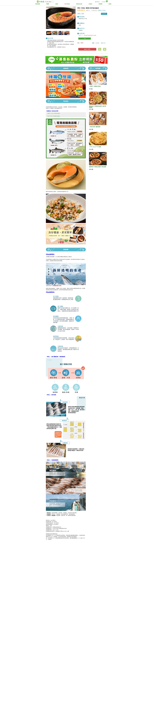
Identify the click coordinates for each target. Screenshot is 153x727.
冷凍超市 (91, 4)
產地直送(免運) (79, 4)
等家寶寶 (102, 4)
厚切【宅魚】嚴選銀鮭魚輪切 (54, 116)
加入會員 (103, 1)
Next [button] (73, 17)
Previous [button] (48, 17)
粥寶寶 (48, 4)
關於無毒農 (38, 4)
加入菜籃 (88, 49)
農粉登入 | (99, 1)
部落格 (111, 4)
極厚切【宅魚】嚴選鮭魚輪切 (54, 113)
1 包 (84, 38)
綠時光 (67, 4)
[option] (61, 18)
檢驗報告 (105, 13)
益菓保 (57, 4)
